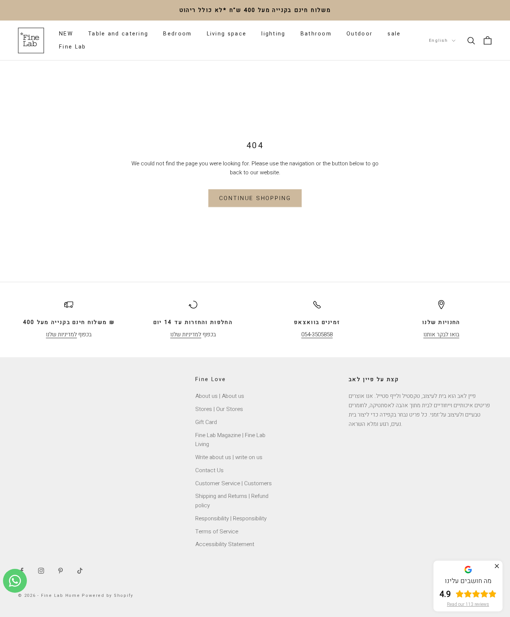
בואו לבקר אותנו (441, 334)
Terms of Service (216, 531)
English (438, 40)
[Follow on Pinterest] (60, 570)
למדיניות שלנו (61, 334)
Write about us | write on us (228, 457)
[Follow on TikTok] (80, 570)
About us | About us (219, 396)
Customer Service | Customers (233, 483)
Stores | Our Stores (219, 409)
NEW (66, 34)
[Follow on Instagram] (41, 570)
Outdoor (359, 34)
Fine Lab (72, 47)
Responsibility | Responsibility (231, 518)
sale (394, 34)
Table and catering (118, 34)
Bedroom (177, 34)
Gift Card (206, 422)
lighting (273, 34)
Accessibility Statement (224, 544)
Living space (227, 34)
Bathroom (316, 34)
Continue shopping (255, 198)
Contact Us (209, 470)
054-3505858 (317, 334)
